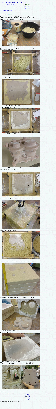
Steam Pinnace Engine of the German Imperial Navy (13, 2)
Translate (11, 14)
